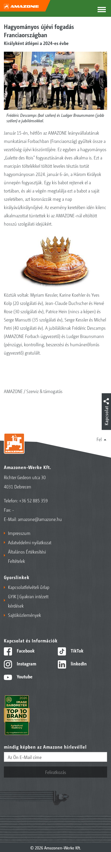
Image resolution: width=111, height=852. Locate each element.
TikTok (76, 650)
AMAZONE (13, 391)
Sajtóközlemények (24, 614)
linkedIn (78, 663)
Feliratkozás (55, 772)
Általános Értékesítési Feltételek (27, 556)
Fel (99, 439)
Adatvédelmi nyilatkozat (29, 542)
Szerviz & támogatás (44, 391)
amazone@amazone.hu (40, 519)
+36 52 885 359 (33, 500)
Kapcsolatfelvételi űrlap (28, 587)
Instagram (26, 663)
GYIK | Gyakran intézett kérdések (28, 601)
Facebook (25, 650)
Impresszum (19, 533)
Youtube (24, 676)
